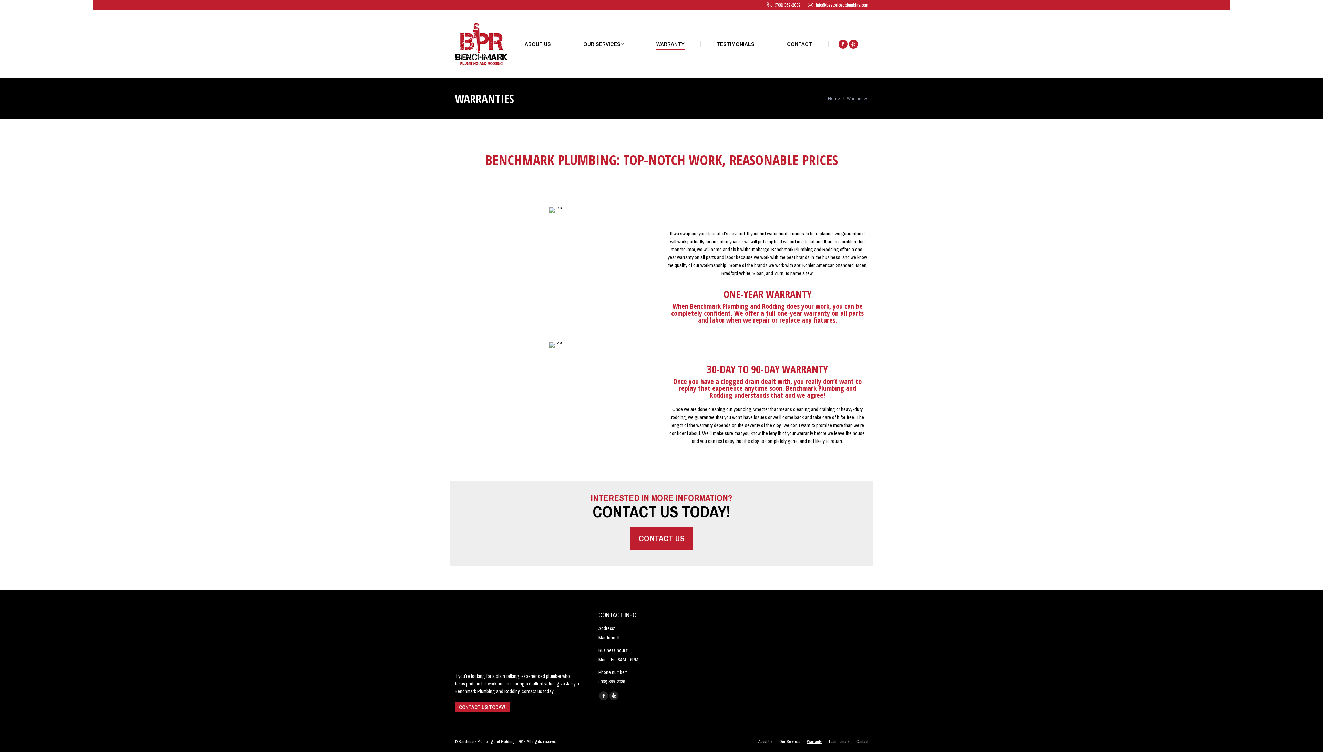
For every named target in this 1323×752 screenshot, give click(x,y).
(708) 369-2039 (787, 5)
